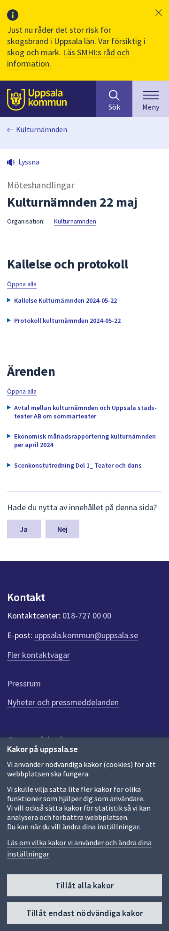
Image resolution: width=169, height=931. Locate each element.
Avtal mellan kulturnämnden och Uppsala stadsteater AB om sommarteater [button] (85, 411)
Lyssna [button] (28, 161)
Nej (62, 529)
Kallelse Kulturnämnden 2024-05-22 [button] (65, 300)
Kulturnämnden (41, 129)
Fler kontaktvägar (38, 654)
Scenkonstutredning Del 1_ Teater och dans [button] (78, 465)
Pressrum (24, 683)
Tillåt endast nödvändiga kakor (84, 913)
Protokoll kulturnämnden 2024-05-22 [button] (67, 320)
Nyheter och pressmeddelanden (63, 702)
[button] (159, 13)
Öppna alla (22, 284)
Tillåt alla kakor (84, 885)
